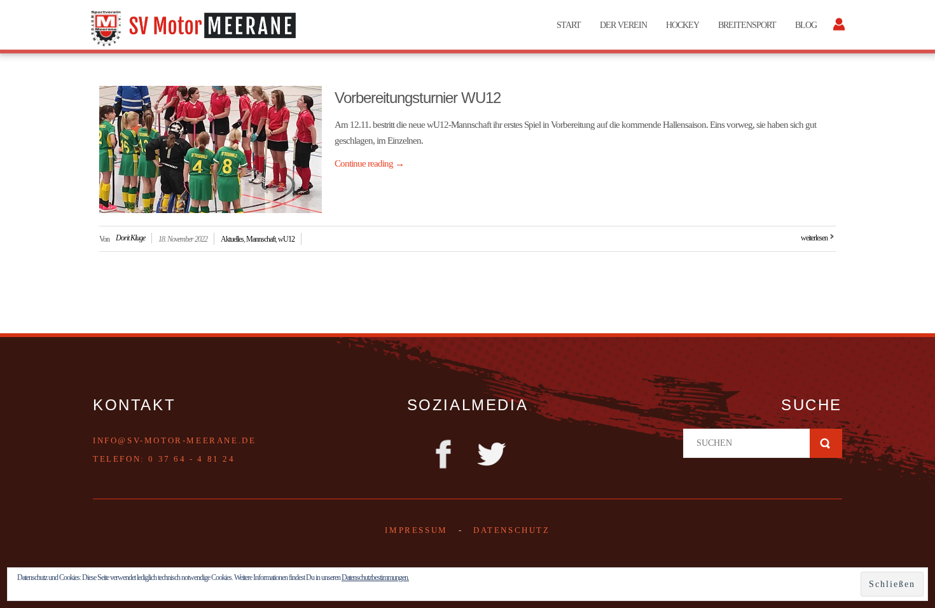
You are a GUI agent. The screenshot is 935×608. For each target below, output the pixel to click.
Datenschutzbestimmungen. (375, 577)
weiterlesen (814, 237)
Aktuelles (232, 239)
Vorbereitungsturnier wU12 (418, 97)
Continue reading (369, 163)
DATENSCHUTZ (511, 530)
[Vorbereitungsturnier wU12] (210, 149)
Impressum (416, 530)
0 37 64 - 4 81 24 (191, 459)
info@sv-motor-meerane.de (174, 440)
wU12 (286, 239)
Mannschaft (260, 239)
